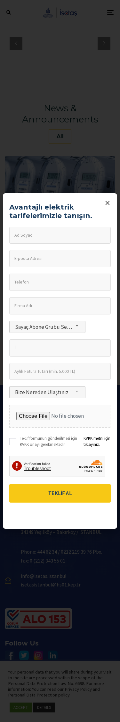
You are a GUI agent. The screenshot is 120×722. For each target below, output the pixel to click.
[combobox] (47, 327)
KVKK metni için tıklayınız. (97, 441)
